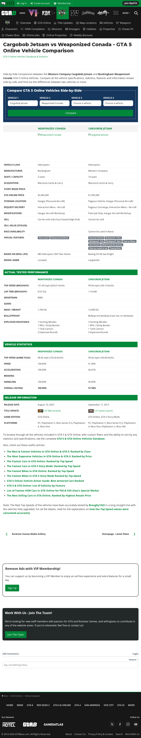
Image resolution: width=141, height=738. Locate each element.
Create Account (42, 3)
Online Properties (56, 35)
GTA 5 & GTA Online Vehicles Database (81, 438)
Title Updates (65, 22)
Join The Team (15, 634)
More (125, 13)
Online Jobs (33, 35)
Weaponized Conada (52, 128)
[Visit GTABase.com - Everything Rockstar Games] (30, 724)
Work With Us (132, 734)
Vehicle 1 (13, 97)
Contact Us (80, 734)
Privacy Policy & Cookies (100, 734)
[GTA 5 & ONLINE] (62, 13)
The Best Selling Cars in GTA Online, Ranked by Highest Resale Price (49, 495)
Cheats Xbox (12, 35)
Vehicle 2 (45, 97)
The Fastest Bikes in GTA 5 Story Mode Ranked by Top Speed (44, 475)
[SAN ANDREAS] (88, 13)
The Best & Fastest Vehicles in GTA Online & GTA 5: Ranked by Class (48, 451)
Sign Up (12, 588)
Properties (109, 29)
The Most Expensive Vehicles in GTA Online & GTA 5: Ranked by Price (49, 456)
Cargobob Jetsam (100, 128)
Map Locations (88, 22)
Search (119, 734)
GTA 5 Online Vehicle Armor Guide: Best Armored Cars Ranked (45, 480)
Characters (11, 29)
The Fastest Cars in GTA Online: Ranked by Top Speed (40, 461)
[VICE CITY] (103, 13)
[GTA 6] (33, 13)
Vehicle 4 (108, 97)
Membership (64, 3)
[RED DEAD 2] (48, 13)
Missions (57, 29)
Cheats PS (127, 29)
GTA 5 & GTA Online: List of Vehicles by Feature (36, 485)
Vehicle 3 (76, 97)
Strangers (74, 29)
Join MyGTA (130, 3)
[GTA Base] (9, 13)
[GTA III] (116, 13)
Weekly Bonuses (83, 35)
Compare (71, 113)
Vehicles (108, 22)
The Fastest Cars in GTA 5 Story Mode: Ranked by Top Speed (43, 466)
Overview (25, 22)
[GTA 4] (74, 13)
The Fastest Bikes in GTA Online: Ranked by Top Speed (40, 471)
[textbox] (70, 666)
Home (9, 705)
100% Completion (35, 29)
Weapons (125, 22)
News (22, 13)
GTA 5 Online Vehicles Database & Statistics (25, 56)
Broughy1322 (97, 505)
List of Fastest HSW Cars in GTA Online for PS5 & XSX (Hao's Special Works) (53, 490)
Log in (23, 3)
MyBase (5, 3)
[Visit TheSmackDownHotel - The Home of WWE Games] (9, 724)
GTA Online (44, 22)
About (69, 734)
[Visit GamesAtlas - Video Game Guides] (53, 724)
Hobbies (91, 29)
